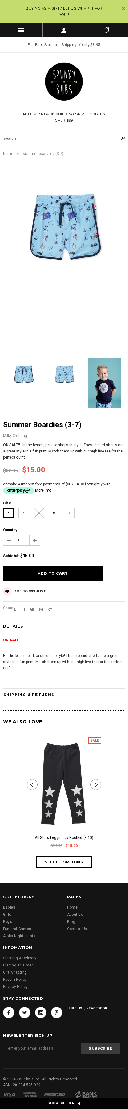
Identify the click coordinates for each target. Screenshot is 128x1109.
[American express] (29, 1094)
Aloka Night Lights (19, 936)
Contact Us (77, 929)
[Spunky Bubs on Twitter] (24, 1012)
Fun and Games (17, 929)
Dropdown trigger (64, 30)
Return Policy (15, 979)
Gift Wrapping (15, 972)
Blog (71, 921)
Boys (7, 921)
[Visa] (9, 1094)
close (123, 8)
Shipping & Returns (28, 694)
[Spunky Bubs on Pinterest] (56, 1012)
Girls (7, 914)
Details (13, 626)
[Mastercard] (54, 1094)
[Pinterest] (41, 609)
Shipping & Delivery (20, 958)
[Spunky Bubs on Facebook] (8, 1012)
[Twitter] (32, 609)
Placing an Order (18, 965)
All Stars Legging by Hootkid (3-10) (64, 837)
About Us (75, 914)
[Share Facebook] (24, 609)
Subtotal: (11, 556)
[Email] (16, 609)
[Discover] (85, 1094)
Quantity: (10, 530)
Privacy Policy (15, 987)
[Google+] (50, 609)
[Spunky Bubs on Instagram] (40, 1012)
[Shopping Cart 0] (106, 30)
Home (8, 154)
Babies (9, 907)
